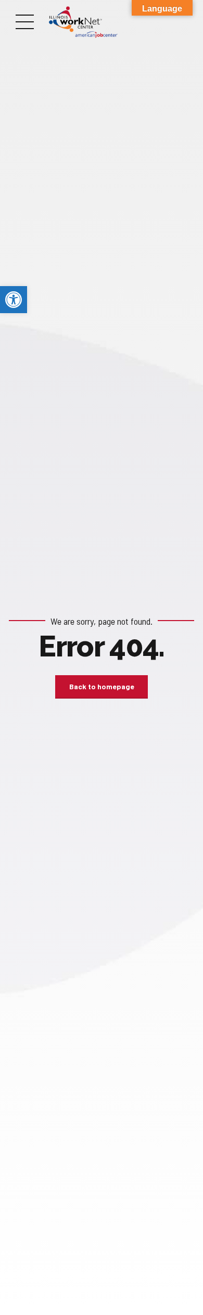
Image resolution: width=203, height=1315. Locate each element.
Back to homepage (101, 686)
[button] (13, 299)
